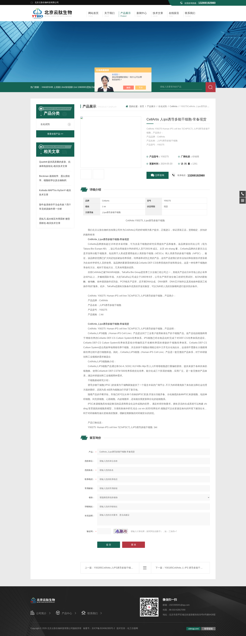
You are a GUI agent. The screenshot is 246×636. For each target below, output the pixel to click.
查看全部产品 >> (55, 134)
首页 (142, 106)
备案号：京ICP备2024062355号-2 (99, 628)
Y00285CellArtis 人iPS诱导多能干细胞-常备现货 (118, 568)
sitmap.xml (193, 628)
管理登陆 (208, 628)
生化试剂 (45, 124)
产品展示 (151, 106)
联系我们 (92, 613)
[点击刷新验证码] (121, 531)
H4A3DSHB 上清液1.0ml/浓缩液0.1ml (59, 87)
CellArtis (174, 106)
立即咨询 (159, 175)
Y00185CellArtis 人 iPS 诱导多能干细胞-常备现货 (190, 568)
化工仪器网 (132, 628)
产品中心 (67, 613)
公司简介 (41, 613)
